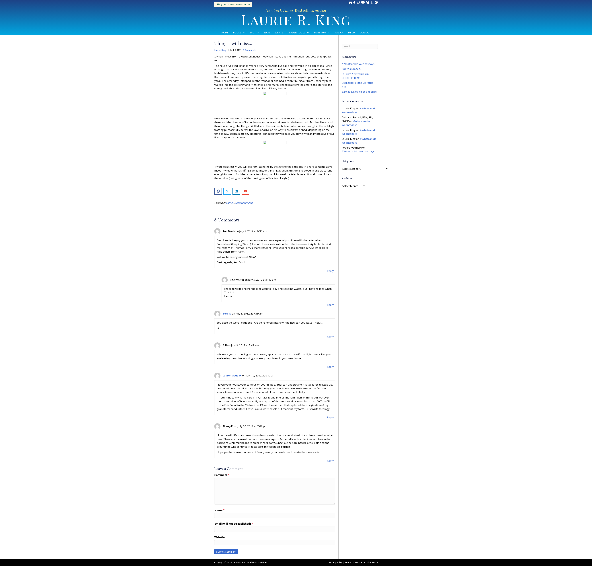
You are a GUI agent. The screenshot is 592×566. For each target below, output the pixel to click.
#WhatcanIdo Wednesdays (358, 64)
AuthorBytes (260, 562)
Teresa (227, 313)
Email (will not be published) (233, 523)
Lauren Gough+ (232, 375)
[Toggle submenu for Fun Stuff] (329, 32)
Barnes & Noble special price (359, 91)
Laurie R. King (296, 19)
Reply (330, 271)
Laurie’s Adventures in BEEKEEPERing (355, 76)
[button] (233, 4)
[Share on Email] (245, 191)
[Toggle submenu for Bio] (257, 32)
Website (219, 537)
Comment (221, 475)
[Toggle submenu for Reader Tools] (308, 32)
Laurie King (220, 49)
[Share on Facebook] (218, 191)
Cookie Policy (371, 562)
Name (219, 510)
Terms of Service (353, 562)
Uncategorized (244, 202)
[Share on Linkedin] (236, 191)
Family (230, 202)
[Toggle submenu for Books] (244, 32)
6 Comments (250, 49)
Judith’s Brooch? (351, 69)
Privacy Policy (335, 562)
